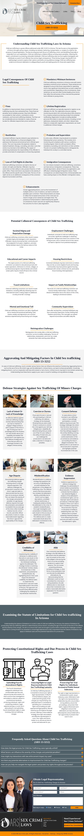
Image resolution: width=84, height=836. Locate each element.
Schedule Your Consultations (73, 825)
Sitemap (52, 834)
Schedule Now (75, 3)
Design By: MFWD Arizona (65, 834)
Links (65, 11)
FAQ (72, 11)
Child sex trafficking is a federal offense (40, 54)
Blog (79, 11)
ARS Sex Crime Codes (51, 11)
